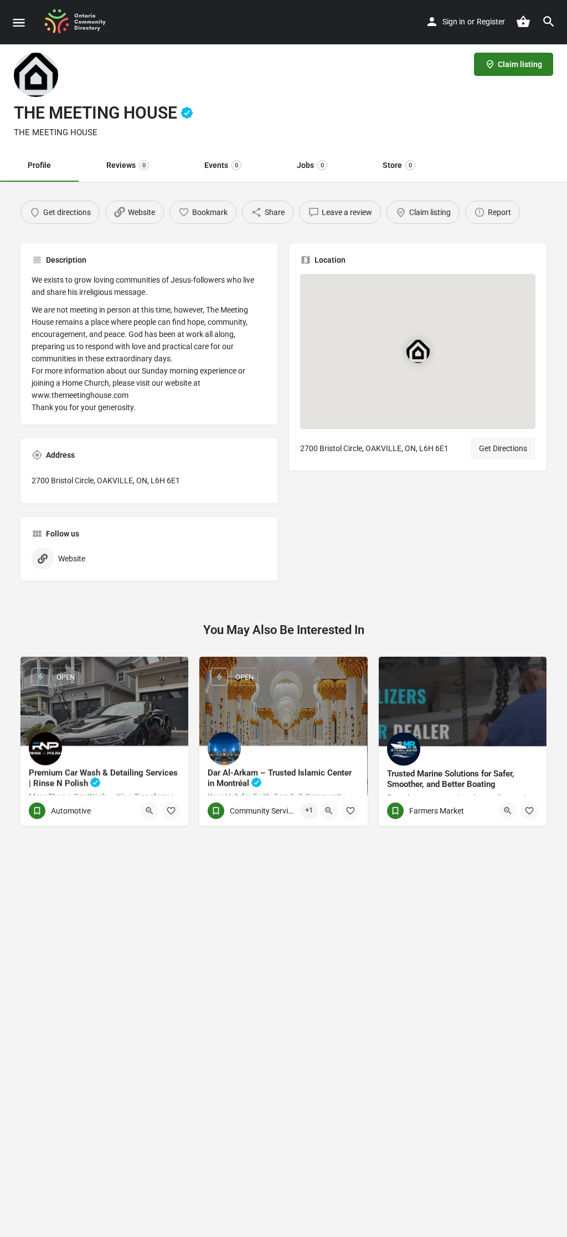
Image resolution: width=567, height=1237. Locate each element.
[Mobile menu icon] (19, 22)
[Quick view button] (149, 811)
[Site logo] (79, 22)
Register (491, 21)
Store (397, 165)
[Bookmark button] (171, 811)
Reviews (126, 165)
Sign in (453, 21)
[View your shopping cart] (523, 21)
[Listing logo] (36, 75)
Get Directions (503, 448)
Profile (39, 165)
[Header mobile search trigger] (549, 21)
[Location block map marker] (418, 351)
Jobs (310, 165)
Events (221, 165)
